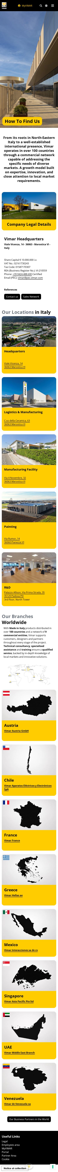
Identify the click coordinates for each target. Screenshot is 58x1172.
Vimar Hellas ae (13, 895)
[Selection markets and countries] (46, 5)
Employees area (11, 1145)
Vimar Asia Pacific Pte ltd (19, 1001)
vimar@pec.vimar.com (30, 277)
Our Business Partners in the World (29, 1119)
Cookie (5, 1159)
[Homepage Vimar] (4, 5)
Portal (5, 1152)
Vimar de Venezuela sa (17, 1104)
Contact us (12, 296)
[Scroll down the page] (29, 1166)
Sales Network (31, 296)
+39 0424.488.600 (22, 274)
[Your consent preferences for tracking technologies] (53, 1167)
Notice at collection (15, 1168)
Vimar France (12, 840)
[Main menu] (52, 5)
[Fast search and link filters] (40, 5)
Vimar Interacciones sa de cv (21, 950)
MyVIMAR (26, 5)
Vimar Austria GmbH (16, 730)
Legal (5, 1141)
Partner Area (9, 1155)
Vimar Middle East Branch (19, 1052)
